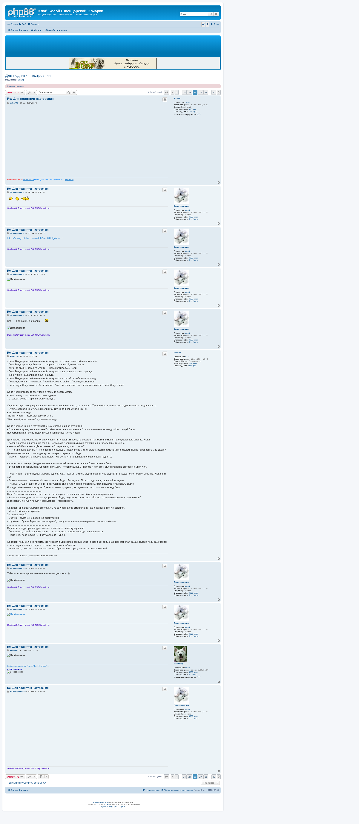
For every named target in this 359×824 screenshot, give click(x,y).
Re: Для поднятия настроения (30, 99)
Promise (177, 353)
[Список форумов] (22, 12)
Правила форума (15, 86)
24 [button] (184, 92)
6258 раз (193, 674)
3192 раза (194, 219)
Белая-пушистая (181, 206)
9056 (187, 668)
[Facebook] (207, 24)
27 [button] (200, 92)
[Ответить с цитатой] (164, 99)
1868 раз (193, 111)
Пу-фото (69, 179)
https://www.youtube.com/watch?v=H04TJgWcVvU (34, 238)
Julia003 (178, 98)
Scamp (21, 80)
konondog (178, 663)
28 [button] (206, 92)
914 (187, 357)
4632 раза (193, 217)
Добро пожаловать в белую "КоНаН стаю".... (28, 666)
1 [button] (176, 92)
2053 (187, 102)
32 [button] (214, 92)
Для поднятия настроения (28, 75)
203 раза (193, 363)
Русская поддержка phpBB (113, 806)
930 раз (192, 109)
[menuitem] (22, 24)
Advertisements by (101, 802)
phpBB (107, 804)
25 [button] (189, 92)
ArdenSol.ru (28, 179)
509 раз (192, 366)
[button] (166, 92)
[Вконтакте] (203, 24)
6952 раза (193, 672)
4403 (187, 210)
